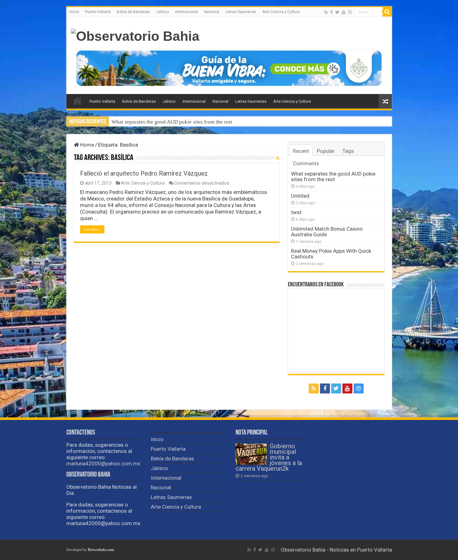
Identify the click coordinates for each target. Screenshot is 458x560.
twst (296, 212)
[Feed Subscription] (277, 158)
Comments (306, 163)
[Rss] (326, 12)
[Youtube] (343, 12)
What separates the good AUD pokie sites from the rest (172, 122)
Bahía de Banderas (133, 12)
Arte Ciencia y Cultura (281, 12)
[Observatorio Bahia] (135, 35)
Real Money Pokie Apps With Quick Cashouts (331, 254)
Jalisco (162, 12)
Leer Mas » (92, 229)
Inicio (74, 12)
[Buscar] (387, 11)
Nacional (211, 12)
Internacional (186, 12)
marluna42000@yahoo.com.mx (103, 463)
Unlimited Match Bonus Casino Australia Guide (327, 232)
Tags (348, 151)
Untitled (300, 196)
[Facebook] (331, 12)
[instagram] (349, 12)
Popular (326, 151)
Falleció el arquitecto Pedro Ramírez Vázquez (144, 173)
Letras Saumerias (241, 12)
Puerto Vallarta (98, 12)
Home (86, 145)
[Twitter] (337, 12)
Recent (301, 151)
